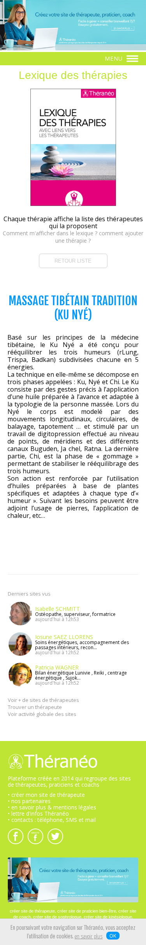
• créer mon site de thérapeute (46, 794)
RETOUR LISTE (73, 261)
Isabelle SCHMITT (57, 608)
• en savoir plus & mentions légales (52, 807)
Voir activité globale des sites (42, 714)
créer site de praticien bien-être (86, 911)
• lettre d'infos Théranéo (38, 813)
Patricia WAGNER (57, 667)
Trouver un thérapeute (35, 707)
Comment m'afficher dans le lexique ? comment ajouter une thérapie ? (73, 236)
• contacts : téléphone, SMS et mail (52, 819)
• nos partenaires (29, 801)
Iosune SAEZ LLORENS (64, 637)
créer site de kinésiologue (108, 917)
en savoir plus (89, 937)
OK (112, 935)
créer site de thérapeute (32, 911)
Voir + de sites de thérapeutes (43, 699)
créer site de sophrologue (57, 917)
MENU (115, 58)
